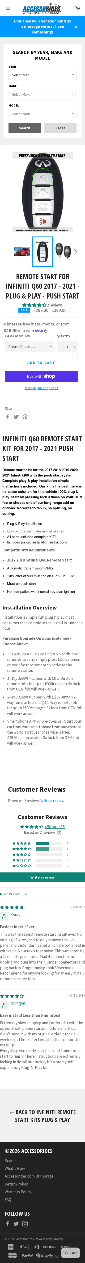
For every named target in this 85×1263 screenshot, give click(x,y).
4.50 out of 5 (55, 826)
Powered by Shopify (49, 1239)
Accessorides (25, 1239)
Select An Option (17, 335)
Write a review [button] (42, 877)
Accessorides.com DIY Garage (29, 1176)
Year (12, 66)
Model (13, 105)
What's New (15, 1168)
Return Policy (16, 1184)
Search (11, 1160)
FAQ (8, 1199)
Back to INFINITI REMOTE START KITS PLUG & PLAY (45, 1115)
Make (12, 86)
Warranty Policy (18, 1191)
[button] (34, 305)
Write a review (52, 800)
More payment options (41, 388)
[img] (12, 907)
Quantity (63, 336)
